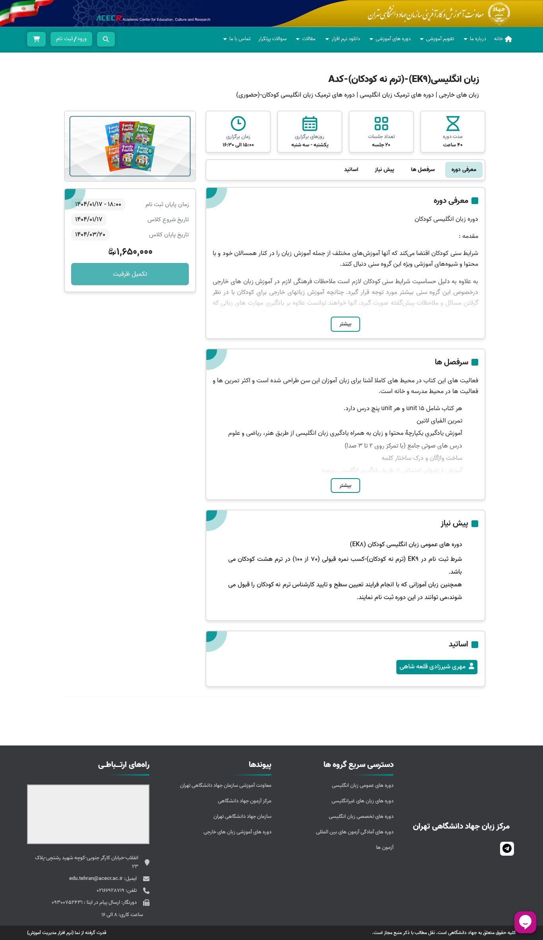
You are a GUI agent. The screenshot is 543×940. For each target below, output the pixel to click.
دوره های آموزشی (393, 39)
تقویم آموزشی (440, 39)
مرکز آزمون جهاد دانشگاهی (245, 801)
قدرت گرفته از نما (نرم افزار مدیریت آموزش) (66, 932)
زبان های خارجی (459, 95)
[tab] (464, 170)
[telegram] (507, 848)
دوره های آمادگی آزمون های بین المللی (355, 832)
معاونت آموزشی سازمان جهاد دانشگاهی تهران (226, 785)
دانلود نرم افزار (346, 39)
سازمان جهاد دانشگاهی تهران (242, 816)
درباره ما (478, 39)
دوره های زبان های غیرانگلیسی (363, 801)
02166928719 (111, 890)
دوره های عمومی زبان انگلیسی (363, 785)
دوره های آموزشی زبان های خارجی (238, 832)
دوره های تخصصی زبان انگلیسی (361, 816)
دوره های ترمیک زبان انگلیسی (396, 95)
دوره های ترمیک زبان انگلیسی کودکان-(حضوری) (295, 95)
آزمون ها (385, 847)
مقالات (309, 39)
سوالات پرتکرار (272, 39)
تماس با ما (239, 39)
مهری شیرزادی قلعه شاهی (432, 667)
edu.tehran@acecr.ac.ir (96, 878)
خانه (498, 39)
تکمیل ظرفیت (130, 274)
